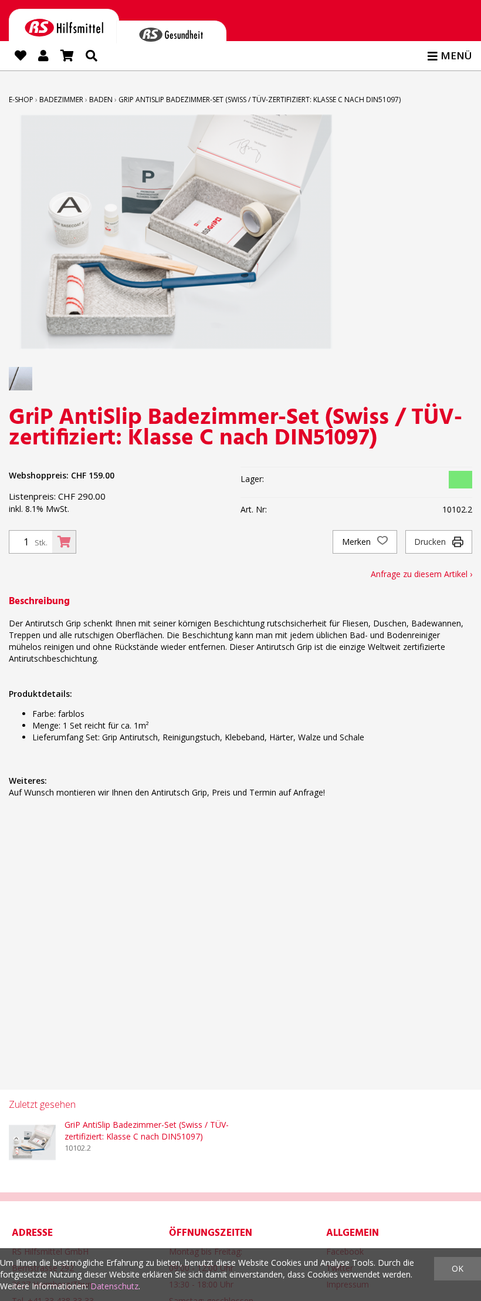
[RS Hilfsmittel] (64, 25)
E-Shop (21, 100)
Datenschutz (114, 1286)
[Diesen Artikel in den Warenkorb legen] (64, 542)
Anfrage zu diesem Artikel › (421, 573)
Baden (101, 100)
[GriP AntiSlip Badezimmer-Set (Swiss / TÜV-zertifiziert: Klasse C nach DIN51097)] (32, 1142)
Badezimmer (61, 100)
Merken (357, 541)
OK (457, 1268)
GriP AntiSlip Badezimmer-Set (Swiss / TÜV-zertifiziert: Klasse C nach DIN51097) (259, 100)
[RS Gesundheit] (171, 32)
